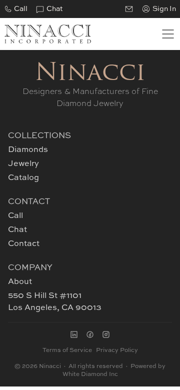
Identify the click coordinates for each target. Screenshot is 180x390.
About (20, 282)
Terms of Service (67, 351)
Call (21, 9)
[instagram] (106, 334)
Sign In (164, 9)
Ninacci (90, 74)
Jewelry (23, 164)
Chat (54, 9)
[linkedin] (74, 334)
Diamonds (28, 150)
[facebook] (90, 334)
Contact (24, 244)
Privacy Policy (117, 351)
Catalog (23, 178)
